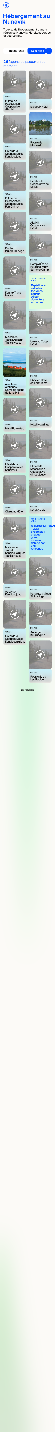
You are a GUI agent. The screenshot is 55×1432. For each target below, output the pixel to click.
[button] (40, 51)
